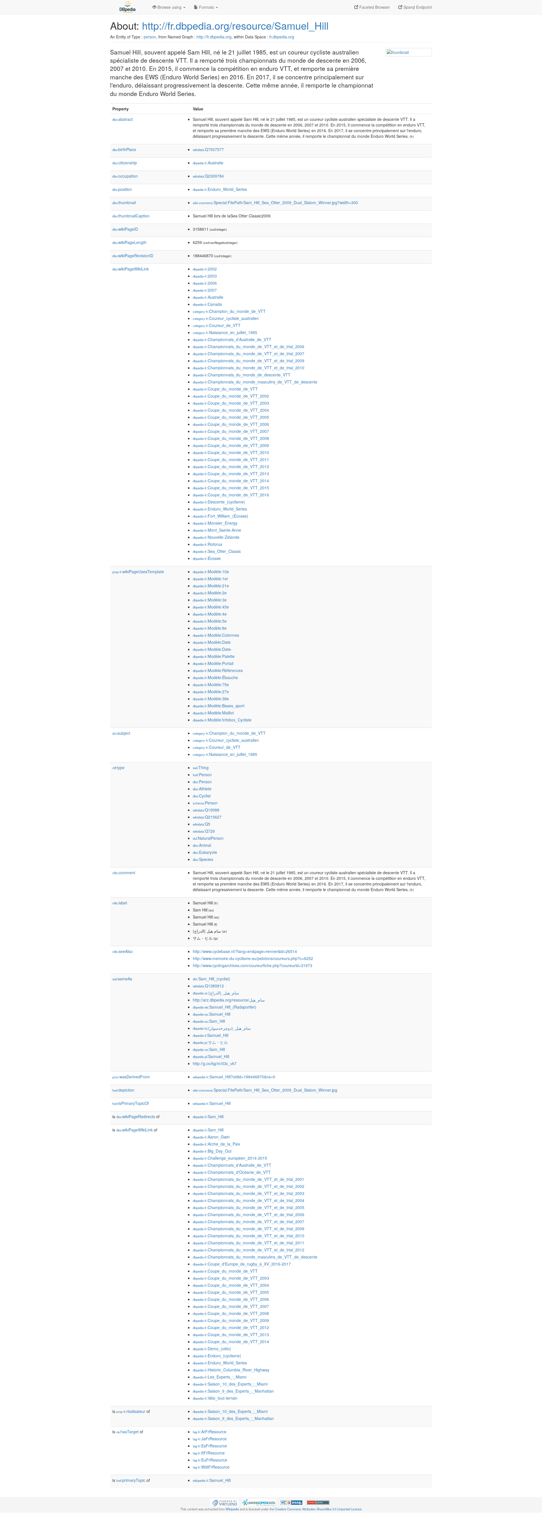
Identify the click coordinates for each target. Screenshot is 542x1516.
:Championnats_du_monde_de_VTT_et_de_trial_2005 (248, 1207)
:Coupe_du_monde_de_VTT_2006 (231, 424)
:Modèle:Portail (213, 663)
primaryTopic (130, 1480)
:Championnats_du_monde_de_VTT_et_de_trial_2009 (248, 360)
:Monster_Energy (215, 523)
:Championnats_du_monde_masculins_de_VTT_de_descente (255, 382)
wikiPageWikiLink (130, 269)
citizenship (124, 162)
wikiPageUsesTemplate (138, 571)
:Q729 (204, 831)
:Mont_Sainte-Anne (217, 530)
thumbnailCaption (131, 216)
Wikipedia (232, 1509)
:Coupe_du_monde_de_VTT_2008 (231, 438)
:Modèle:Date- (212, 649)
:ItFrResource (209, 1453)
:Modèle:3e (210, 600)
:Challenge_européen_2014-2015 (230, 1158)
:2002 (205, 269)
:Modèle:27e (211, 691)
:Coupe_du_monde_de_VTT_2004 (231, 410)
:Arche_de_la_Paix (216, 1144)
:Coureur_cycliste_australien (226, 318)
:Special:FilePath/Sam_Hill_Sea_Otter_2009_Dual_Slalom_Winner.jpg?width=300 (275, 202)
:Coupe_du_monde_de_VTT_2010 (231, 452)
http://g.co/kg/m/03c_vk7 (215, 1063)
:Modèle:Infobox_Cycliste (222, 720)
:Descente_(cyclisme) (219, 502)
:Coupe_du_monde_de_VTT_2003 (231, 403)
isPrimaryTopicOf (130, 1103)
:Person (202, 774)
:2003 (205, 276)
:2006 (205, 283)
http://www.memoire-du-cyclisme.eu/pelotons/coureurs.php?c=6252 (253, 958)
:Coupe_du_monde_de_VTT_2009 (231, 445)
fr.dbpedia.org (281, 37)
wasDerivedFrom (131, 1076)
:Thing (201, 767)
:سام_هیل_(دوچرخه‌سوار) (222, 1028)
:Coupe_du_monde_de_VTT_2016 (231, 495)
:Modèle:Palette (214, 656)
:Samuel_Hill (211, 1014)
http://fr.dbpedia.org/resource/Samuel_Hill (235, 25)
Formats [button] (206, 7)
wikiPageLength (129, 242)
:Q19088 (206, 810)
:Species (203, 859)
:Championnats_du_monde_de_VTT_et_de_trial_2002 (248, 1186)
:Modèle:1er (210, 578)
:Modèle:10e (211, 571)
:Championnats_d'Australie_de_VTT (232, 339)
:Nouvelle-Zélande (216, 537)
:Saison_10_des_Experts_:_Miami (230, 1384)
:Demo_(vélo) (212, 1348)
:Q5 (201, 824)
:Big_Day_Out (212, 1151)
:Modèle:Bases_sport (218, 705)
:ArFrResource (209, 1431)
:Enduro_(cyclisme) (217, 1355)
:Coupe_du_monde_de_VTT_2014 (231, 480)
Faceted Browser (374, 7)
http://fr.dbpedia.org (213, 37)
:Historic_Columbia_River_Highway (231, 1370)
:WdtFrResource (211, 1467)
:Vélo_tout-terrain (215, 1398)
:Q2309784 (208, 176)
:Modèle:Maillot (213, 713)
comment (123, 872)
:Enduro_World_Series (220, 189)
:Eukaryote (205, 852)
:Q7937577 (208, 149)
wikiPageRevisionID (132, 255)
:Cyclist (202, 796)
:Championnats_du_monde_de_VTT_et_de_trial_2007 (248, 353)
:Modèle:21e (211, 585)
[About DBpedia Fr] (127, 7)
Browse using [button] (169, 7)
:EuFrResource (210, 1460)
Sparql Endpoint (417, 7)
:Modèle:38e (211, 698)
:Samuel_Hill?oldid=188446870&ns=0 (234, 1076)
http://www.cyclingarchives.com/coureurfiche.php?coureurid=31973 (252, 965)
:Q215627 (207, 817)
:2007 (205, 290)
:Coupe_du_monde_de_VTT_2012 (231, 466)
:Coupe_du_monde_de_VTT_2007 (231, 431)
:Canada (207, 304)
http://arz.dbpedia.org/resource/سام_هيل (229, 1000)
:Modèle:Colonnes (216, 635)
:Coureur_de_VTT (217, 325)
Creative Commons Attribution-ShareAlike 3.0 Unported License (318, 1509)
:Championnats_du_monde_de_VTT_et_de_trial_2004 (248, 1200)
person (150, 37)
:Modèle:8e (210, 628)
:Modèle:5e (210, 621)
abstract (122, 119)
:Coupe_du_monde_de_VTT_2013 (231, 473)
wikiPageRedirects (135, 1116)
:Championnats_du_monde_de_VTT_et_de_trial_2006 (248, 346)
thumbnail (124, 202)
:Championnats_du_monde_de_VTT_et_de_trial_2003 (248, 1193)
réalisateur (130, 1411)
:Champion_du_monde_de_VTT (229, 311)
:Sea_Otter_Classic (217, 551)
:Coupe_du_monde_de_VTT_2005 (231, 417)
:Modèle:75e (211, 684)
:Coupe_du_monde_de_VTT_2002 (231, 396)
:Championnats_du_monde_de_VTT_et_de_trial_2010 (248, 367)
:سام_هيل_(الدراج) (216, 993)
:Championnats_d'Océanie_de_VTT (232, 1172)
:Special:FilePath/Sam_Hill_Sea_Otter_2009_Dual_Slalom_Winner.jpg (265, 1090)
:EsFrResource (210, 1446)
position (122, 189)
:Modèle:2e (210, 593)
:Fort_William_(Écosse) (220, 516)
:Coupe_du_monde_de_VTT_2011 (231, 459)
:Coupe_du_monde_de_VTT (225, 389)
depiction (123, 1090)
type (118, 767)
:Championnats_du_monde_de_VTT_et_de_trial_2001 (248, 1179)
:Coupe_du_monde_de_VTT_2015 (231, 487)
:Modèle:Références (218, 670)
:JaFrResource (210, 1438)
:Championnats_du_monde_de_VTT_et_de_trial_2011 (248, 1242)
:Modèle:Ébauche (215, 677)
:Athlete (202, 788)
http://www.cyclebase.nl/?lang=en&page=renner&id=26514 (245, 951)
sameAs (122, 978)
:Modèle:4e (210, 614)
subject (121, 733)
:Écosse (207, 558)
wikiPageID (125, 229)
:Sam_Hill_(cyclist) (211, 978)
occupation (125, 176)
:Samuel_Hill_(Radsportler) (224, 1007)
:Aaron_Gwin (211, 1137)
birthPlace (124, 149)
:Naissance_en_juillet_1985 (225, 332)
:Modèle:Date (212, 642)
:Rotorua (207, 544)
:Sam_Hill (209, 1021)
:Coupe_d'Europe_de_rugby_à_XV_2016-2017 (242, 1264)
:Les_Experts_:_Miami (219, 1377)
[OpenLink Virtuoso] (224, 1502)
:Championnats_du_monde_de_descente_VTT (241, 375)
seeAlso (122, 951)
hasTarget (127, 1431)
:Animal (202, 845)
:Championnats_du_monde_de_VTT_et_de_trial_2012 (248, 1250)
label (119, 903)
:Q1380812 (208, 986)
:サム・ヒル (210, 1042)
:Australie (208, 162)
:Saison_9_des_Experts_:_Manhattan (233, 1391)
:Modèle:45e (211, 607)
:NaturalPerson (208, 838)
